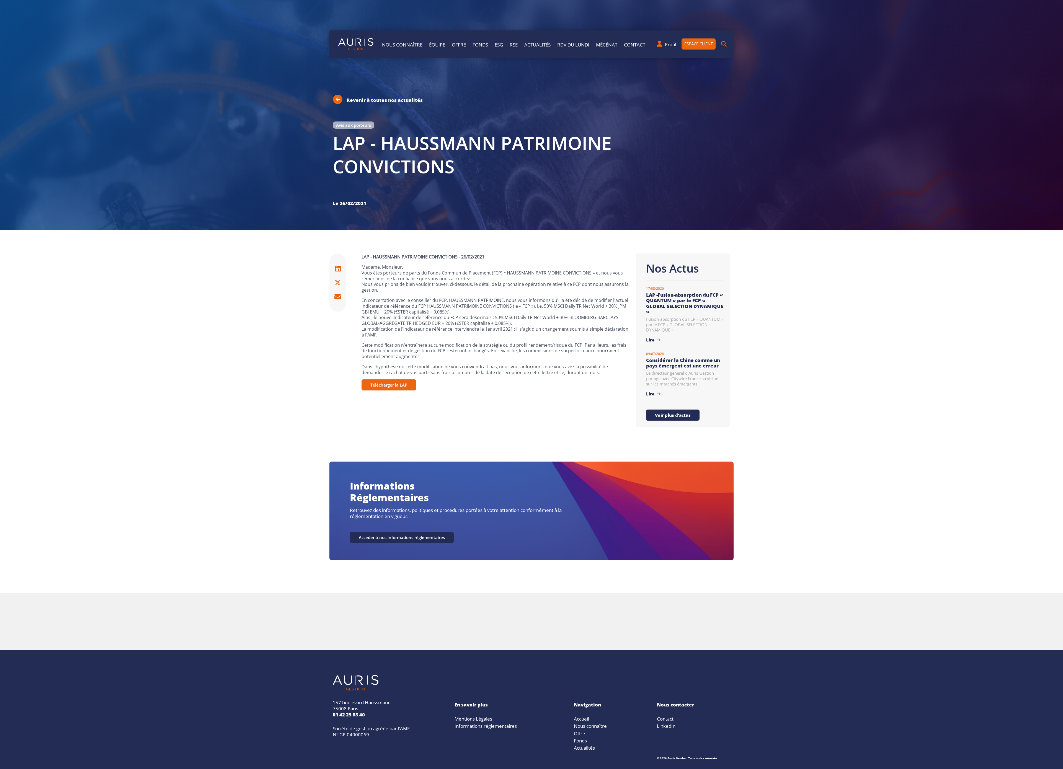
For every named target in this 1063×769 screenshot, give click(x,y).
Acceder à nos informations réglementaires (402, 537)
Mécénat (606, 44)
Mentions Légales (473, 718)
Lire (651, 339)
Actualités (537, 44)
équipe (437, 44)
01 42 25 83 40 (349, 713)
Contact (634, 44)
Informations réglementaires (486, 725)
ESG (499, 44)
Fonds (480, 44)
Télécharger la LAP (388, 384)
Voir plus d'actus (673, 414)
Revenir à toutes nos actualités (385, 99)
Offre (459, 44)
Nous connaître (402, 44)
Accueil (581, 718)
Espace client (698, 43)
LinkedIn (666, 725)
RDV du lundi (573, 44)
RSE (514, 44)
